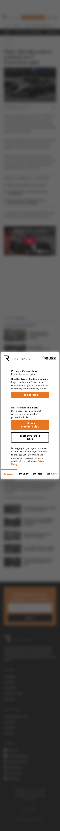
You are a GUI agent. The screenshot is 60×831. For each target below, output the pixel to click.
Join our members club (30, 425)
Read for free (30, 394)
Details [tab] (37, 473)
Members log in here (30, 437)
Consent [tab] (9, 474)
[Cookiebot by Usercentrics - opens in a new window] (43, 358)
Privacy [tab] (23, 473)
